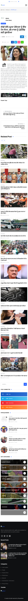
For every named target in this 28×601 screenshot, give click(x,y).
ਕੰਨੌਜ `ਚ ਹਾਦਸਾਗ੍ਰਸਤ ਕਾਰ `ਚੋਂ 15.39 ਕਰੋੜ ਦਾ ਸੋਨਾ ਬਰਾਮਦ (14, 375)
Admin (3, 36)
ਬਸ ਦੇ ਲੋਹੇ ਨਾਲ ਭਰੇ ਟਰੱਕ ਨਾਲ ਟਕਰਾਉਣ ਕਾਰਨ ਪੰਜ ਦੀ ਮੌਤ (13, 236)
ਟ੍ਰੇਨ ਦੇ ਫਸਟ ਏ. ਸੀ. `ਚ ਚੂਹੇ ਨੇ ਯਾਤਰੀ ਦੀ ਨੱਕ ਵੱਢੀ (11, 353)
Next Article (21, 123)
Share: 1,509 (6, 42)
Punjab (10, 416)
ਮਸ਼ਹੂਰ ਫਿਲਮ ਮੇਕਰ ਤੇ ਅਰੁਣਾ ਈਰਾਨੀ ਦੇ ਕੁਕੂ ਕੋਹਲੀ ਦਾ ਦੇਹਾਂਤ (14, 283)
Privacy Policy (5, 583)
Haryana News (5, 572)
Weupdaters (20, 598)
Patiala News (5, 575)
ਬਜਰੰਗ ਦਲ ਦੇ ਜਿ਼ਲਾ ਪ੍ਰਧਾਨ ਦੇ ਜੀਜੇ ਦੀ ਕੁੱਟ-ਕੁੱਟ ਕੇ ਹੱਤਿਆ (13, 305)
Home (3, 9)
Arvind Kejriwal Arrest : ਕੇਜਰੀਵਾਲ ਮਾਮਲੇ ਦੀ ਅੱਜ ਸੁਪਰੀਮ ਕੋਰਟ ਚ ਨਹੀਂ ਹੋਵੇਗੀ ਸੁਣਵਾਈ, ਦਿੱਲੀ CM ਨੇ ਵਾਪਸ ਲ (14, 127)
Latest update (5, 567)
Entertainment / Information (8, 580)
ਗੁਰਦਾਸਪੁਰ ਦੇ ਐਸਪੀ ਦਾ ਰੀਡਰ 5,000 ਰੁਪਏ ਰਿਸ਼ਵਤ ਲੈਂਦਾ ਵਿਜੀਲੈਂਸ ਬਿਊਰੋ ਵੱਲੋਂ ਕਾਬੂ (13, 114)
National (7, 9)
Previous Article (8, 111)
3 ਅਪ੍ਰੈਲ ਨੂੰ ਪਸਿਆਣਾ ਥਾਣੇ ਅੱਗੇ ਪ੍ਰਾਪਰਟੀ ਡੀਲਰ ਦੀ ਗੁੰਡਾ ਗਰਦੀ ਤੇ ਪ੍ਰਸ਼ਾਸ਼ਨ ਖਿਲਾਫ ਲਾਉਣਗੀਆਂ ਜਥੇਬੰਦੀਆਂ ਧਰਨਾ (17, 554)
